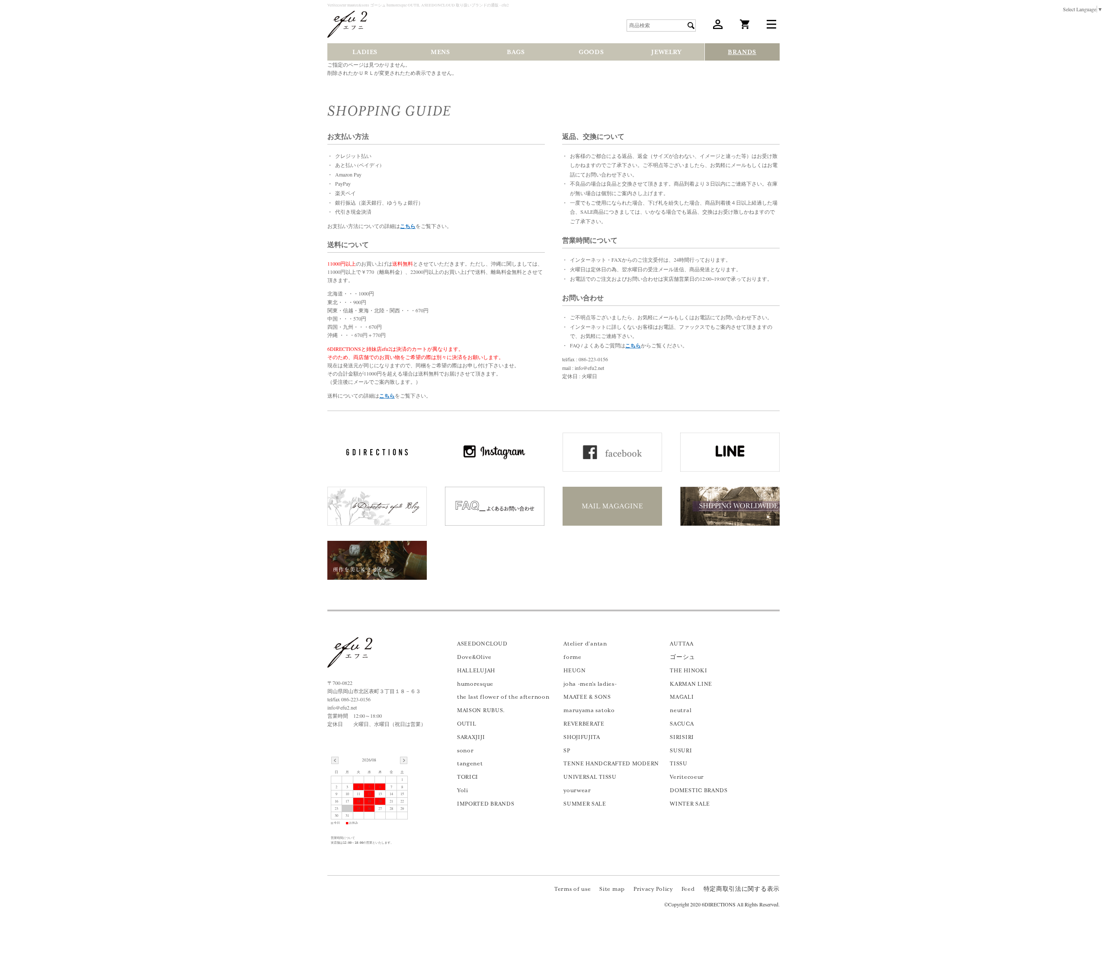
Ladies (365, 51)
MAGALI (682, 697)
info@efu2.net (342, 707)
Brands (742, 51)
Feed (688, 889)
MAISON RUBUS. (481, 710)
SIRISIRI (682, 737)
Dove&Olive (474, 657)
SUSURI (681, 751)
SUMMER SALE (584, 804)
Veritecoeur (687, 777)
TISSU (679, 764)
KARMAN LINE (691, 684)
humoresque (475, 684)
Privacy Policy (653, 889)
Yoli (462, 790)
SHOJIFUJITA (581, 737)
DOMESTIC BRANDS (699, 790)
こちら (408, 226)
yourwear (577, 790)
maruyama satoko (589, 710)
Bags (516, 51)
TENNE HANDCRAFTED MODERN (611, 764)
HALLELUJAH (476, 671)
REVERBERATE (584, 724)
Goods (591, 51)
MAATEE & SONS (587, 697)
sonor (465, 751)
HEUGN (574, 671)
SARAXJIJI (471, 737)
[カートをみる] (744, 26)
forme (572, 657)
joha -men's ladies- (590, 684)
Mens (440, 51)
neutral (680, 710)
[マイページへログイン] (718, 26)
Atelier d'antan (585, 644)
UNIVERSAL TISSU (590, 777)
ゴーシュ (682, 657)
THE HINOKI (688, 671)
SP (566, 751)
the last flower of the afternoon (503, 697)
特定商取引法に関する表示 (742, 889)
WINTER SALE (690, 804)
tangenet (470, 764)
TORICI (467, 777)
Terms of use (572, 889)
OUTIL (467, 724)
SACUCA (682, 724)
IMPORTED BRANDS (486, 804)
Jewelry (666, 51)
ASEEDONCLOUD (482, 644)
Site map (612, 889)
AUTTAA (681, 644)
